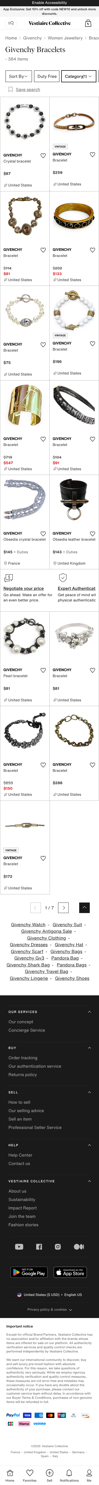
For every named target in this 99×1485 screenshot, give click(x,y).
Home (11, 38)
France (15, 1452)
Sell (13, 1092)
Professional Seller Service (35, 1127)
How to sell (19, 1102)
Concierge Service (26, 1030)
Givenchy (32, 38)
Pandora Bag (65, 958)
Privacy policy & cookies (47, 1309)
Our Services (22, 1012)
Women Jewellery (65, 38)
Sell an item (20, 1119)
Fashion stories (23, 1225)
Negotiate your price (23, 588)
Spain (45, 1456)
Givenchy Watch (28, 924)
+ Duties (20, 552)
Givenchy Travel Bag (46, 971)
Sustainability (21, 1199)
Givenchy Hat (69, 944)
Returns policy (22, 1074)
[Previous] (35, 908)
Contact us (19, 1163)
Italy (55, 1456)
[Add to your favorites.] (43, 156)
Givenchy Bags (66, 951)
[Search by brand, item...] (10, 23)
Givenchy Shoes (72, 978)
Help (13, 1145)
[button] (88, 23)
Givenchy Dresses (29, 944)
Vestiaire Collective (31, 1181)
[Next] (63, 908)
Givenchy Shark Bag (28, 965)
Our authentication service (34, 1066)
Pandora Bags (72, 965)
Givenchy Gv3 (29, 958)
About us (17, 1191)
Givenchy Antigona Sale (46, 931)
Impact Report (22, 1208)
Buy (12, 1048)
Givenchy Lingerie (29, 978)
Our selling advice (26, 1110)
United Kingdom (35, 1452)
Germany (78, 1452)
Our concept (20, 1021)
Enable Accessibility (49, 3)
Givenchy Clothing (46, 938)
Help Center (20, 1155)
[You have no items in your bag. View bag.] (88, 23)
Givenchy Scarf (27, 951)
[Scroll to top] (84, 908)
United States (59, 1452)
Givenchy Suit (67, 924)
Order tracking (22, 1058)
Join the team (22, 1216)
